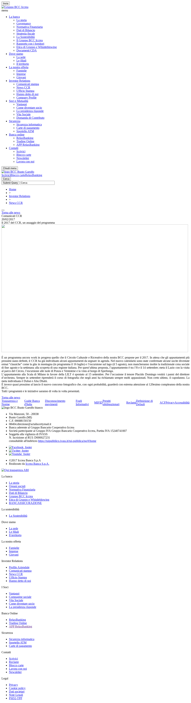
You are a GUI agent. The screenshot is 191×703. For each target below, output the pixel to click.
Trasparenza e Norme (9, 402)
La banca (14, 16)
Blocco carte (23, 154)
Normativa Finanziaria (29, 26)
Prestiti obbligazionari (111, 402)
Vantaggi (21, 104)
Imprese (21, 74)
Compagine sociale (20, 596)
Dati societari (16, 691)
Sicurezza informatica (29, 124)
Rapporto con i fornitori (30, 43)
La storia (21, 20)
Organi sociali (17, 486)
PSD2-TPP (15, 698)
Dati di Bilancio (25, 30)
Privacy (170, 402)
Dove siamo (16, 53)
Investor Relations (19, 80)
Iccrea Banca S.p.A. (37, 463)
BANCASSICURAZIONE (25, 503)
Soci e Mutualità (18, 100)
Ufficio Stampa (25, 90)
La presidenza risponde (30, 111)
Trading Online (25, 141)
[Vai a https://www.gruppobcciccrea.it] (14, 7)
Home (12, 189)
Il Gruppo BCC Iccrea (29, 40)
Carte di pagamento (27, 127)
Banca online (16, 134)
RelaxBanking (24, 138)
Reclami (131, 402)
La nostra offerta (18, 67)
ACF (163, 402)
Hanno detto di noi (27, 94)
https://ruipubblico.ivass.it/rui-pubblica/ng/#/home (67, 440)
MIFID (98, 402)
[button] (95, 10)
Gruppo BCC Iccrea (21, 496)
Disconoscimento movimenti (55, 402)
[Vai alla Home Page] (17, 171)
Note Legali (16, 694)
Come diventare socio (29, 107)
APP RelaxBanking (28, 144)
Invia (5, 3)
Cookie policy (17, 688)
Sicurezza (14, 121)
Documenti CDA (26, 50)
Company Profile (26, 97)
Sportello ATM (25, 131)
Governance (23, 23)
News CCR (23, 87)
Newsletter (22, 158)
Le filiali (21, 60)
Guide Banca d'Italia (32, 402)
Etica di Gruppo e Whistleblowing (36, 47)
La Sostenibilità (25, 37)
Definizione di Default (144, 402)
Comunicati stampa (27, 84)
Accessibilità (182, 402)
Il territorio (22, 63)
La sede (21, 57)
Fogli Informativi (82, 402)
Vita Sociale (23, 114)
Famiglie (21, 70)
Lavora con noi (25, 161)
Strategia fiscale (25, 33)
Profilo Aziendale (19, 567)
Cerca (6, 178)
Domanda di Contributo (30, 117)
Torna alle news (10, 212)
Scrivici (20, 151)
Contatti (13, 148)
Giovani (21, 77)
